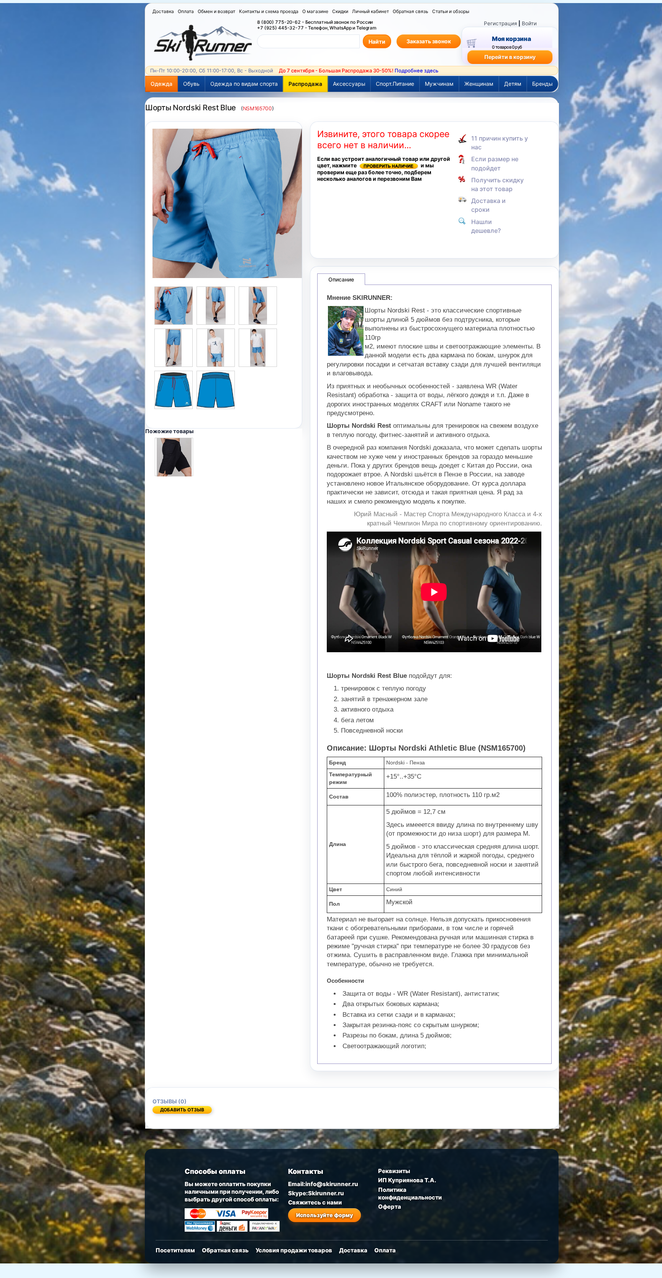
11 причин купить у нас (499, 142)
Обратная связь (410, 11)
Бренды (542, 83)
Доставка (163, 11)
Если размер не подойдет (494, 163)
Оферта (389, 1206)
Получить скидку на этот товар (497, 184)
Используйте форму (324, 1215)
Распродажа (305, 83)
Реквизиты (394, 1171)
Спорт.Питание (395, 83)
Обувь (191, 83)
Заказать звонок (428, 41)
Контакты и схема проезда (268, 11)
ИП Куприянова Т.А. (407, 1180)
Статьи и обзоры (450, 11)
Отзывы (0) (169, 1101)
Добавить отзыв (182, 1110)
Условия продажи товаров (294, 1250)
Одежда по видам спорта (244, 83)
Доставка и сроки (488, 205)
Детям (512, 83)
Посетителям (175, 1250)
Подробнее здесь (416, 70)
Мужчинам (439, 83)
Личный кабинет (370, 11)
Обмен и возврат (216, 11)
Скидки (340, 11)
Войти (529, 23)
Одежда (161, 83)
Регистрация (500, 23)
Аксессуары (349, 83)
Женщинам (478, 83)
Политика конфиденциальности (410, 1193)
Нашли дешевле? (486, 226)
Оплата (186, 11)
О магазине (315, 11)
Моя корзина (511, 38)
